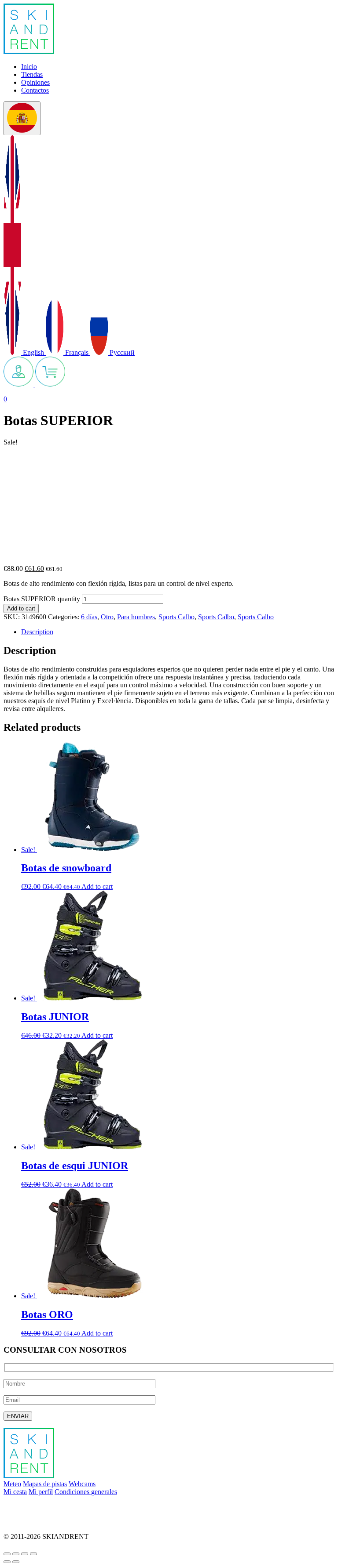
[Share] (15, 1554)
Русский (121, 352)
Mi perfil (41, 1491)
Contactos (35, 90)
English (33, 352)
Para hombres (136, 617)
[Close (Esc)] (7, 1554)
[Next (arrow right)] (15, 1561)
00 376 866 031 (26, 1521)
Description (37, 631)
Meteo (12, 1484)
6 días (89, 617)
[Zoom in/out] (33, 1554)
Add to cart (21, 608)
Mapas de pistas (45, 1484)
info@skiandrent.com (33, 1506)
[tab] (177, 632)
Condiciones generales (86, 1491)
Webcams (82, 1484)
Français (76, 352)
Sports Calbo (176, 617)
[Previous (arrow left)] (7, 1561)
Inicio (29, 66)
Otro (107, 617)
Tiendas (32, 74)
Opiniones (35, 82)
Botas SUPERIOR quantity (42, 599)
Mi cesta (15, 1491)
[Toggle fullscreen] (24, 1554)
